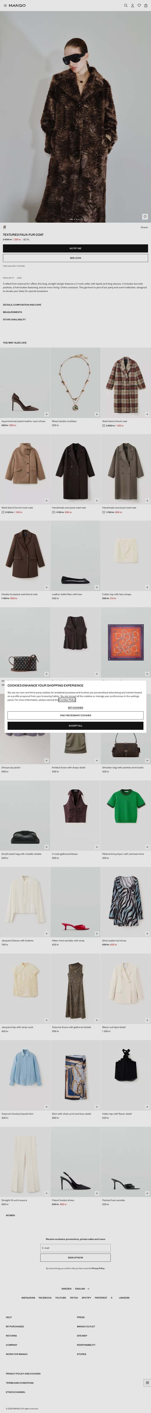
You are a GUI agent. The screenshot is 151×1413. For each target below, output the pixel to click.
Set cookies (75, 707)
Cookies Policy (67, 699)
